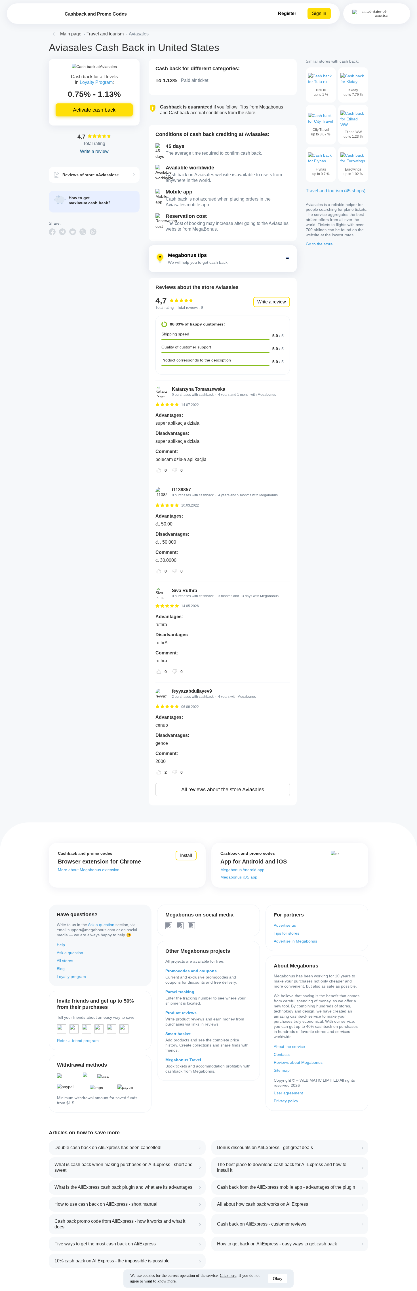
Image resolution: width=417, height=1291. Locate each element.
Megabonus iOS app (238, 877)
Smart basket (178, 1033)
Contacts (282, 1054)
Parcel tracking (179, 992)
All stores (65, 960)
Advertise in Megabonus (295, 941)
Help (61, 945)
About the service (289, 1046)
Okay (277, 1278)
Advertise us (285, 925)
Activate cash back (94, 110)
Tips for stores (286, 933)
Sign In (319, 13)
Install (186, 855)
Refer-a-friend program (78, 1040)
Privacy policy (286, 1101)
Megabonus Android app (242, 869)
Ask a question (101, 924)
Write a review (271, 301)
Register (287, 13)
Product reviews (181, 1013)
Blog (61, 968)
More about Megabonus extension (88, 869)
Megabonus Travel (183, 1060)
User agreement (288, 1093)
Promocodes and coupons (191, 971)
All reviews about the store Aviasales (222, 789)
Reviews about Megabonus (298, 1062)
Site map (282, 1070)
